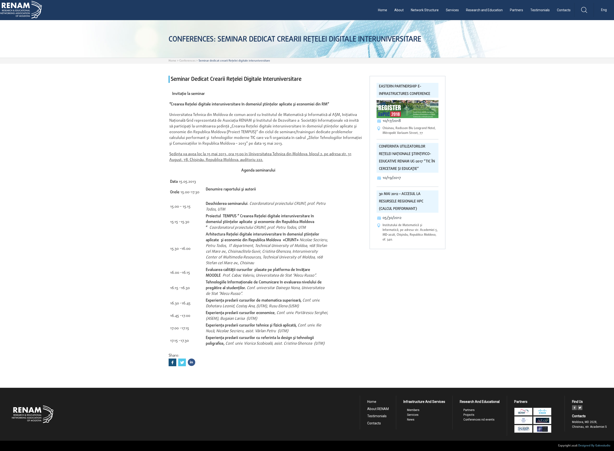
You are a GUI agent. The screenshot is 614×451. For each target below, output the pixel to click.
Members (413, 410)
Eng (604, 10)
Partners (516, 10)
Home (382, 10)
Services (452, 10)
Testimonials (540, 10)
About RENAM (378, 409)
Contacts (564, 10)
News (410, 419)
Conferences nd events (479, 419)
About (399, 10)
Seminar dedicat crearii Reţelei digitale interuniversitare (234, 61)
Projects (468, 415)
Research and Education (484, 10)
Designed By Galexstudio (594, 446)
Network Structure (425, 10)
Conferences (187, 61)
